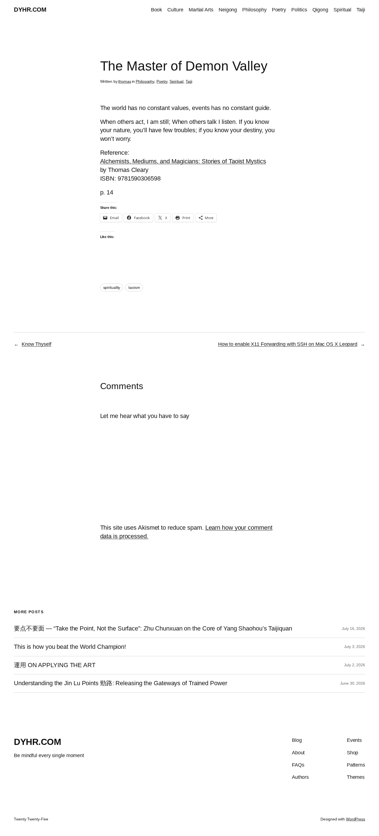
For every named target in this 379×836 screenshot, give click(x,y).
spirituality (111, 287)
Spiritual (176, 81)
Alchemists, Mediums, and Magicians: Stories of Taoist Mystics (183, 161)
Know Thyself (36, 344)
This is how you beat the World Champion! (70, 647)
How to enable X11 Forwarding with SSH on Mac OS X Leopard (287, 344)
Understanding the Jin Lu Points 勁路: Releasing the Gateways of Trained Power (120, 683)
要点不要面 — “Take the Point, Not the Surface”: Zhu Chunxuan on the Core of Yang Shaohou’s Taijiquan (153, 628)
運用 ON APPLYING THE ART (54, 665)
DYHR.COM (30, 9)
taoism (134, 287)
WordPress (355, 819)
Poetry (161, 81)
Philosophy (145, 81)
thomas (124, 81)
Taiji (189, 81)
